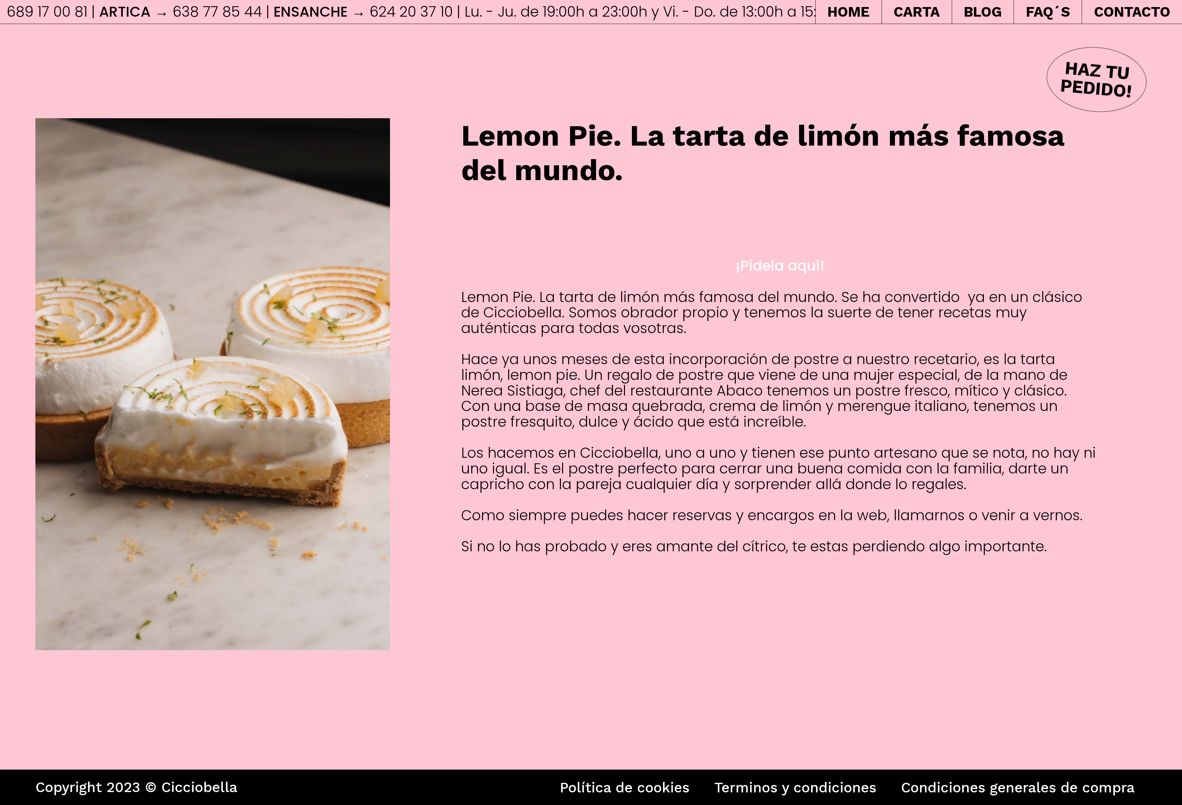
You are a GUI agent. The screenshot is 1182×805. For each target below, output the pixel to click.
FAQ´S (1048, 11)
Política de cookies (625, 787)
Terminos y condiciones (795, 787)
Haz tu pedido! (1095, 79)
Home (848, 11)
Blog (983, 11)
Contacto (1132, 11)
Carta (917, 11)
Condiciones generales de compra (1018, 787)
